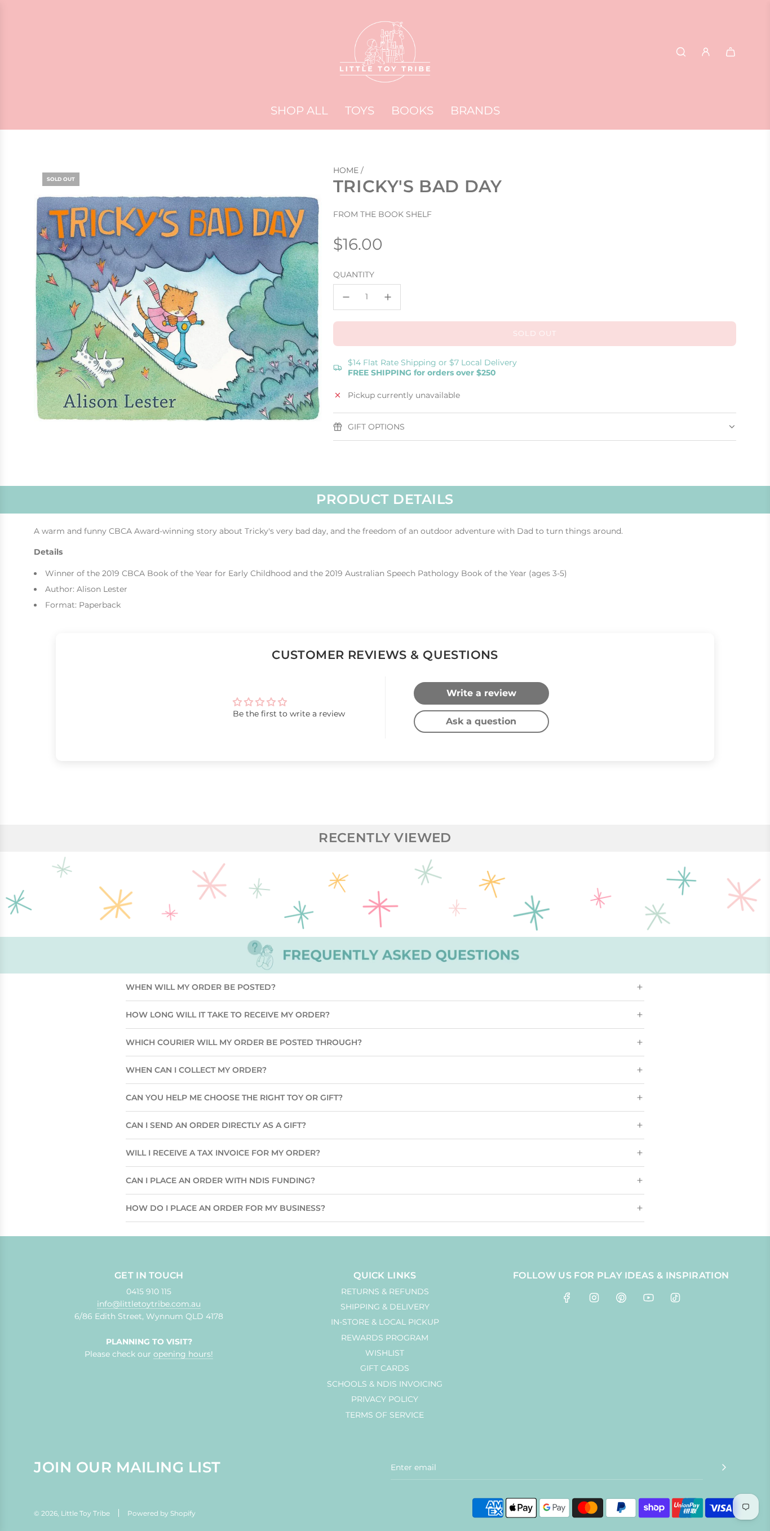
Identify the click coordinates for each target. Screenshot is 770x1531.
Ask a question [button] (481, 721)
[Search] (681, 51)
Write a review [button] (481, 693)
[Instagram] (594, 1297)
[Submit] (723, 1467)
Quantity (353, 275)
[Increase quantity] (387, 297)
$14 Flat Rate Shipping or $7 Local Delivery (432, 367)
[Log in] (705, 51)
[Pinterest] (621, 1297)
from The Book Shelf (382, 215)
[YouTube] (648, 1297)
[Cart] (730, 51)
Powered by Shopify (161, 1513)
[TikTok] (675, 1297)
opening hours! (183, 1354)
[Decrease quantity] (346, 297)
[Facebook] (567, 1297)
